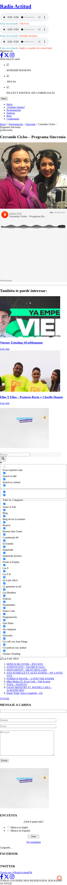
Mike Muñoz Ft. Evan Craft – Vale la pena (28, 681)
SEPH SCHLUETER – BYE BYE (25, 664)
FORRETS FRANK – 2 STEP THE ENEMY (30, 678)
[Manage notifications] (59, 877)
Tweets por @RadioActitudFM (16, 872)
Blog (9, 116)
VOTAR (4, 698)
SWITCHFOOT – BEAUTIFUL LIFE (27, 670)
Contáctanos (13, 118)
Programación (14, 110)
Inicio (9, 104)
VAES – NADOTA (17, 684)
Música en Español (20, 830)
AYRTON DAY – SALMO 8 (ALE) (26, 667)
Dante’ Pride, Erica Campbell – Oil (24, 693)
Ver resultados (33, 842)
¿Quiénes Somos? (16, 107)
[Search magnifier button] (3, 458)
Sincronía (30, 124)
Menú (4, 98)
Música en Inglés (19, 827)
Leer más (4, 349)
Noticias (11, 113)
